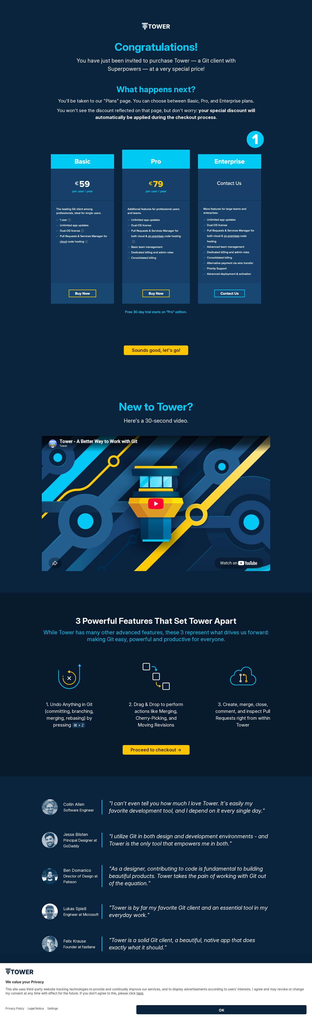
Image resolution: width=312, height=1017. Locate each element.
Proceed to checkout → (156, 750)
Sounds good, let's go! (156, 350)
